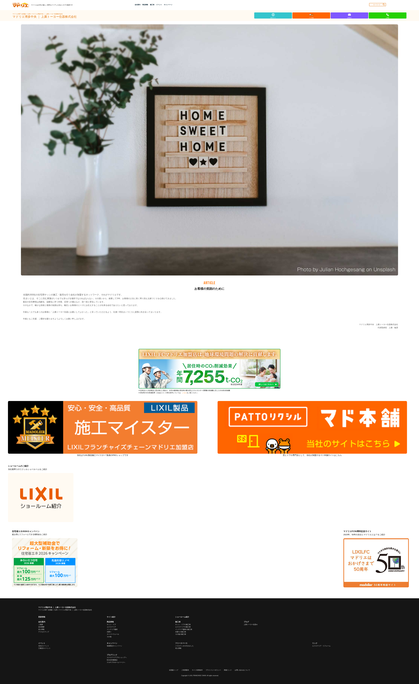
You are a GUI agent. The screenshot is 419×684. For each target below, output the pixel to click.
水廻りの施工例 (180, 632)
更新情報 (41, 617)
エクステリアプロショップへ (117, 657)
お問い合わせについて (242, 670)
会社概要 (41, 627)
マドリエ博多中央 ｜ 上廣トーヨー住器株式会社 (47, 14)
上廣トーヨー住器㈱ (251, 624)
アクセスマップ (43, 632)
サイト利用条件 (197, 670)
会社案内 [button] (137, 4)
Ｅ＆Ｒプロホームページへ (116, 662)
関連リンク (228, 670)
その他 (109, 637)
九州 (29, 14)
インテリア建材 (112, 629)
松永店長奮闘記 (112, 660)
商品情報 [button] (145, 4)
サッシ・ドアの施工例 (183, 624)
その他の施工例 (180, 634)
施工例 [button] (152, 4)
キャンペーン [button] (168, 4)
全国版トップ (173, 670)
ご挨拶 (40, 624)
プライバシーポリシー (213, 670)
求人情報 (41, 629)
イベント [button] (159, 4)
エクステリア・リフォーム (321, 646)
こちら (184, 393)
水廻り (109, 632)
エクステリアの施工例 (183, 627)
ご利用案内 (185, 670)
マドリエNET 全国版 (19, 14)
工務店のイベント (44, 648)
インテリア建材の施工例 (183, 629)
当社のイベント (43, 646)
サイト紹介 (111, 617)
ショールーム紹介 (182, 617)
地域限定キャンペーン (114, 646)
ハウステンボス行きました (184, 646)
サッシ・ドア (111, 624)
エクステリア (111, 627)
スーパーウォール (113, 634)
